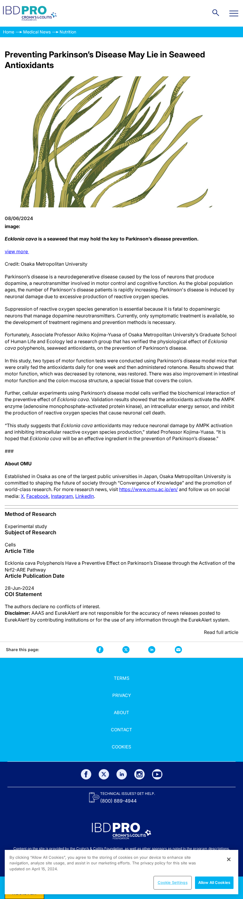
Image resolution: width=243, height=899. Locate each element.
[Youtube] (157, 774)
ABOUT (121, 712)
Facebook (37, 496)
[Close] (228, 859)
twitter (126, 649)
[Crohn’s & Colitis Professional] (30, 13)
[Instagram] (139, 774)
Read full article (221, 632)
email (178, 649)
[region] (121, 872)
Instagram (62, 496)
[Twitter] (104, 774)
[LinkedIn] (121, 774)
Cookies (121, 747)
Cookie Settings (173, 882)
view (17, 251)
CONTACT (121, 729)
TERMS (122, 678)
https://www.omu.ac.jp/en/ (148, 489)
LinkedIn (84, 496)
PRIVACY (121, 695)
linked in (151, 649)
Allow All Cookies (214, 882)
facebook (100, 649)
